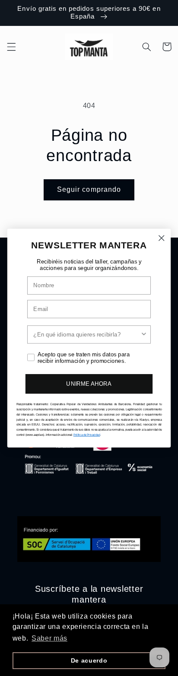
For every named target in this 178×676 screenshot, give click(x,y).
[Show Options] (144, 334)
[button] (11, 47)
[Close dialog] (161, 238)
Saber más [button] (49, 638)
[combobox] (86, 334)
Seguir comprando (89, 189)
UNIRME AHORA (88, 384)
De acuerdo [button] (89, 660)
